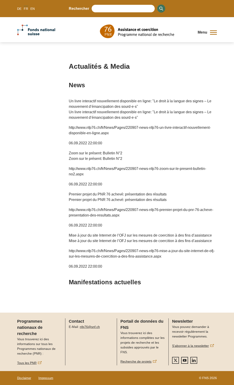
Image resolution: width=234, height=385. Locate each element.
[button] (207, 32)
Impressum (45, 378)
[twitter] (175, 360)
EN (32, 9)
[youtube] (184, 360)
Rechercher (79, 9)
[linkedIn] (193, 360)
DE (19, 9)
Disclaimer (24, 378)
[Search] (161, 9)
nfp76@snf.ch (90, 327)
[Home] (145, 31)
